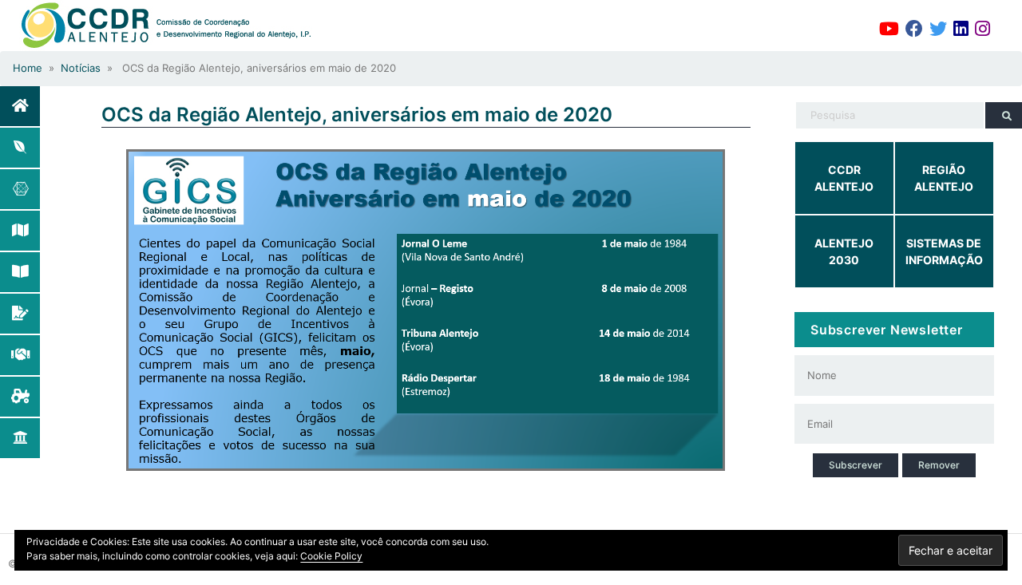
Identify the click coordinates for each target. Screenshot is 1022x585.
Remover (939, 465)
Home (27, 67)
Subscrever (855, 465)
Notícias (81, 67)
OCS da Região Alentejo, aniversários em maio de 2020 (356, 114)
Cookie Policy (331, 556)
